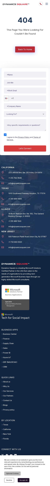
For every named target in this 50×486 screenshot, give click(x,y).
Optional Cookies (12, 473)
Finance (6, 339)
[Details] (46, 4)
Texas (5, 425)
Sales (5, 348)
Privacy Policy (23, 137)
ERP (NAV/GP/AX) (10, 362)
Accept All (23, 480)
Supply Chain (8, 343)
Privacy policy (8, 410)
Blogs (5, 405)
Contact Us (7, 400)
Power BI (6, 353)
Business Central (9, 334)
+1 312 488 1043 (14, 221)
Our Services (8, 391)
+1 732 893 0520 (15, 242)
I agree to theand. (24, 138)
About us (6, 382)
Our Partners (8, 396)
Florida (6, 439)
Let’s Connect (25, 148)
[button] (6, 98)
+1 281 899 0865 (15, 199)
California (7, 429)
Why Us (6, 386)
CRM (5, 367)
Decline (9, 480)
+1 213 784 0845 (15, 178)
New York (7, 434)
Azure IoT (7, 357)
